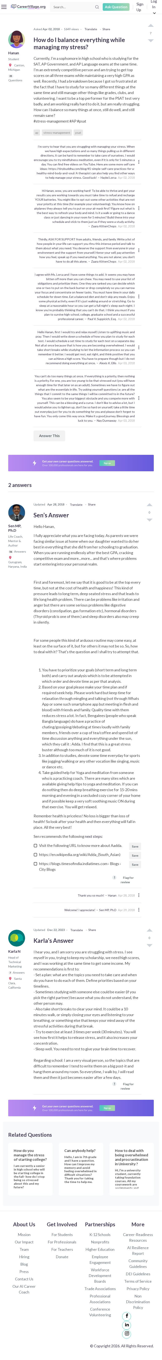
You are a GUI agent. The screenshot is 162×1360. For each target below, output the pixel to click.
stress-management (56, 132)
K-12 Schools (100, 1234)
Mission (24, 1234)
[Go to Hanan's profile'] (17, 41)
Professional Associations (100, 1299)
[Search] (97, 7)
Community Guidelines (137, 1263)
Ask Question (116, 7)
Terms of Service (138, 1281)
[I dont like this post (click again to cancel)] (151, 40)
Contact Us (24, 1279)
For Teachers (62, 1249)
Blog (24, 1264)
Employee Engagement (100, 1259)
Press (24, 1271)
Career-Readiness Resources (138, 1237)
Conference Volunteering (100, 1312)
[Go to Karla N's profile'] (17, 939)
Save (135, 846)
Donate (62, 1256)
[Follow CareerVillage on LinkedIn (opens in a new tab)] (126, 1325)
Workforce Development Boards (100, 1275)
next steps (93, 836)
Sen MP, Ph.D (107, 910)
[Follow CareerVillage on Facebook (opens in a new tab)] (126, 1316)
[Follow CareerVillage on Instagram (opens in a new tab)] (126, 1334)
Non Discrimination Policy (138, 1302)
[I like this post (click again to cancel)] (151, 26)
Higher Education (100, 1249)
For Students (62, 1234)
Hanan (112, 895)
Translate (90, 29)
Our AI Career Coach (24, 1289)
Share (106, 29)
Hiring (24, 1256)
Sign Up (139, 7)
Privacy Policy (138, 1288)
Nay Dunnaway (106, 420)
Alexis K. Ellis (107, 363)
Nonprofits (100, 1242)
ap (36, 132)
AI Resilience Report (138, 1250)
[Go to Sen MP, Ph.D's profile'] (17, 514)
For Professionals (62, 1242)
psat (78, 132)
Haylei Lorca (108, 177)
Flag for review (124, 879)
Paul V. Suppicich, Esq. (102, 319)
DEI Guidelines (138, 1273)
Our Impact (24, 1242)
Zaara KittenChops (103, 226)
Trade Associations (100, 1288)
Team (24, 1249)
